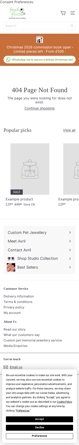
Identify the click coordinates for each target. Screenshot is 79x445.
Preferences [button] (22, 410)
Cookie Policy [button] (64, 401)
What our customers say (22, 335)
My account (12, 313)
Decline (39, 427)
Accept (39, 419)
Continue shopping (39, 108)
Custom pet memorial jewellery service (33, 340)
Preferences (39, 435)
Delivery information (19, 296)
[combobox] (39, 25)
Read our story (14, 329)
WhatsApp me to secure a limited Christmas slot (42, 59)
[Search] (72, 25)
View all (69, 130)
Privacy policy (14, 307)
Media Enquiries (16, 346)
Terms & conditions (18, 302)
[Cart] (63, 13)
